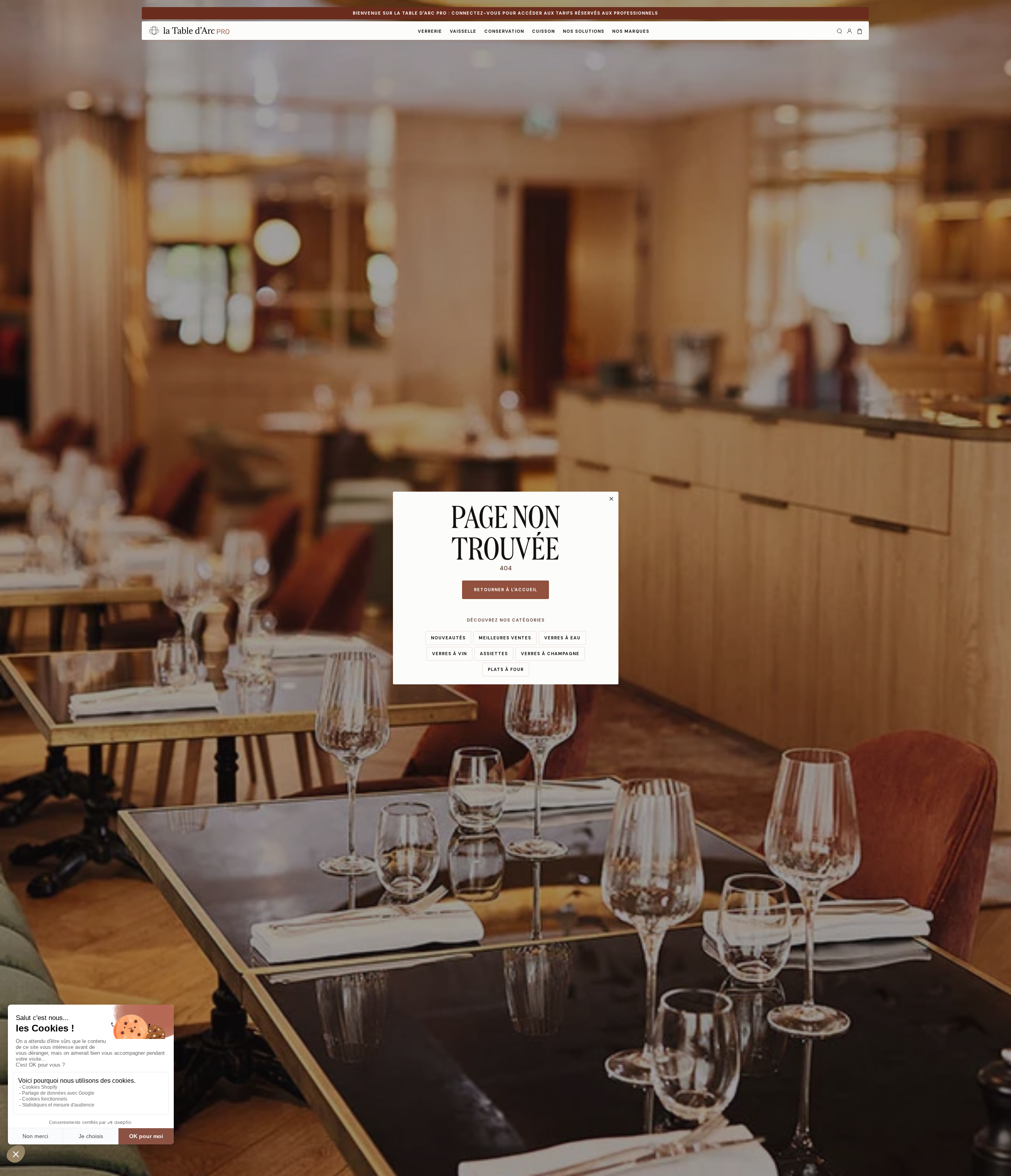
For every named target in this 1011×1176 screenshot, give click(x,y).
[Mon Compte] (849, 30)
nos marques (630, 31)
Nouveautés (448, 638)
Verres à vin (449, 653)
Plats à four (506, 669)
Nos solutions (583, 31)
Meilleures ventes (505, 638)
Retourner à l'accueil (505, 589)
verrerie (430, 31)
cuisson (543, 31)
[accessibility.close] (611, 499)
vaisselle (463, 31)
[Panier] (860, 30)
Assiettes (494, 653)
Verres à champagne (550, 653)
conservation (504, 31)
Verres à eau (562, 638)
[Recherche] (839, 30)
